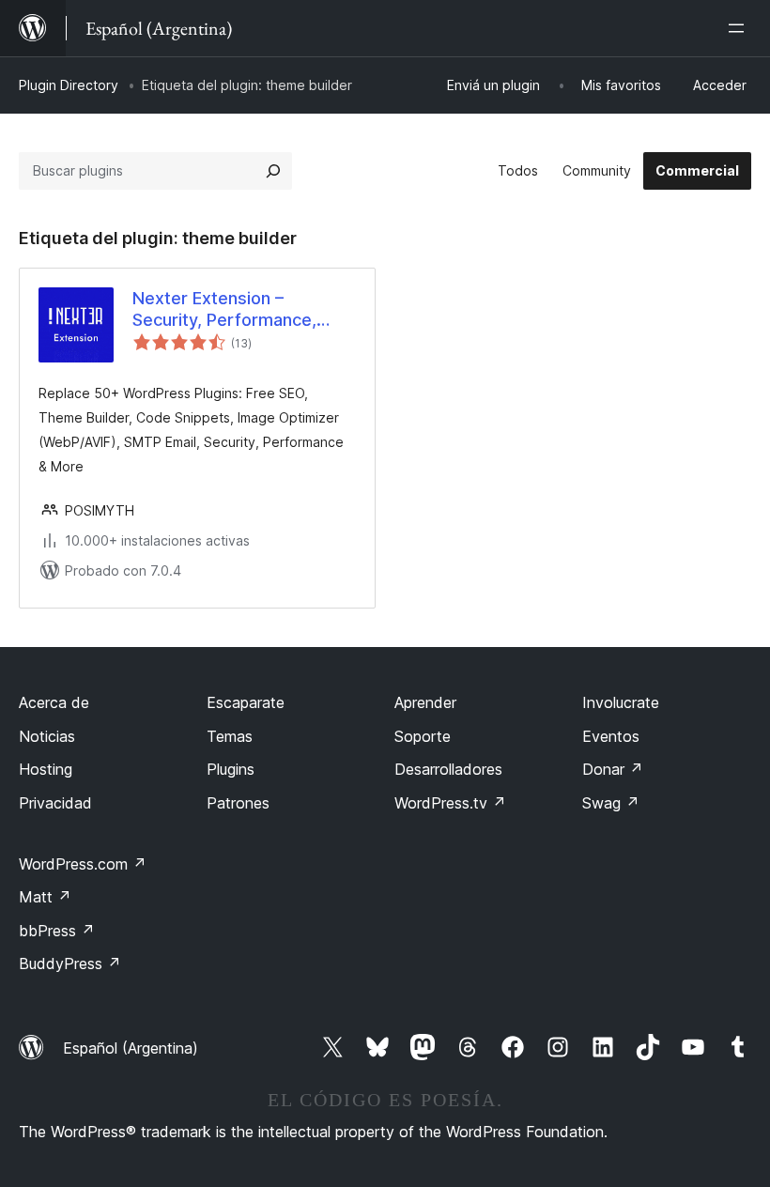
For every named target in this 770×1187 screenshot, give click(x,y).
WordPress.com (82, 864)
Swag (610, 803)
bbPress (57, 930)
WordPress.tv (450, 803)
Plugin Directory (68, 85)
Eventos (610, 736)
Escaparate (246, 702)
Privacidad (55, 803)
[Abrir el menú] (740, 28)
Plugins (230, 769)
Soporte (422, 736)
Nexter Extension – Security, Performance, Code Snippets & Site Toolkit (224, 309)
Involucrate (620, 702)
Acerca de (54, 702)
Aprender (425, 702)
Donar (612, 769)
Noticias (47, 736)
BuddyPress (70, 963)
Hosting (45, 769)
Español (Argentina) (130, 1048)
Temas (230, 736)
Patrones (238, 803)
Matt (45, 896)
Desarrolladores (448, 769)
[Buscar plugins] (273, 171)
